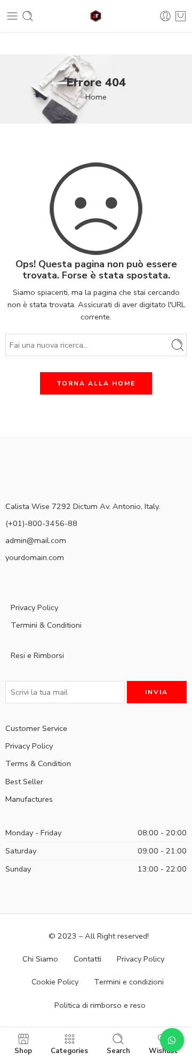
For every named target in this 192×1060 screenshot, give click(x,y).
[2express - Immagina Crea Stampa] (96, 16)
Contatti (87, 959)
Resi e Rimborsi (37, 655)
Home (96, 97)
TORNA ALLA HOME (96, 383)
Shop (23, 1050)
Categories (69, 1050)
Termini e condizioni (129, 981)
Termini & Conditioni (46, 625)
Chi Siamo (40, 959)
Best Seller (24, 781)
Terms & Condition (38, 763)
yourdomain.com (34, 557)
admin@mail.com (35, 540)
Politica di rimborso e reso (100, 1005)
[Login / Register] (165, 16)
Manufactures (29, 799)
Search (118, 1050)
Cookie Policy (54, 981)
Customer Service (36, 728)
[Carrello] (180, 16)
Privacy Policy (34, 607)
